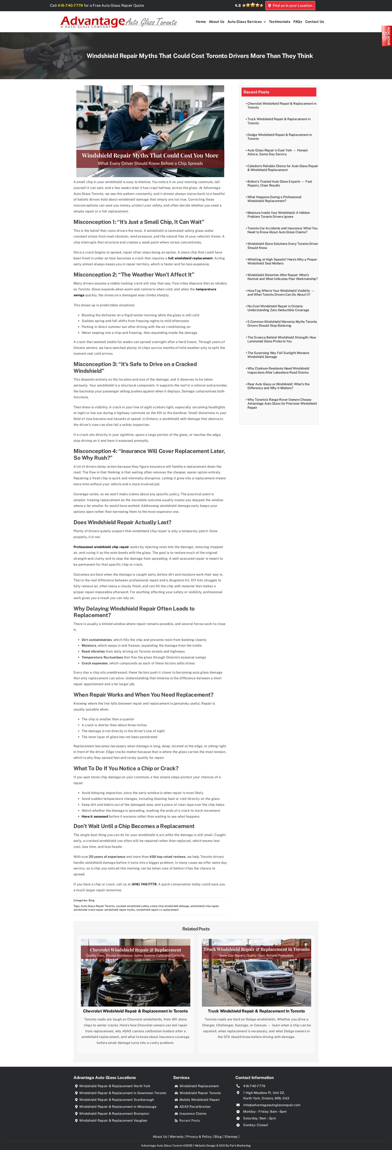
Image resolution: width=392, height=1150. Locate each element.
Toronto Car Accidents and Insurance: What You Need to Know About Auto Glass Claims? (282, 230)
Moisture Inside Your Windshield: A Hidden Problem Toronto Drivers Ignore (278, 215)
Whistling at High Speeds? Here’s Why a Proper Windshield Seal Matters (282, 261)
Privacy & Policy (199, 1137)
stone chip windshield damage (169, 906)
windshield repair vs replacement (157, 909)
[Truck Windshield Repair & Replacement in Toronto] (256, 942)
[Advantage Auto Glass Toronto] (118, 14)
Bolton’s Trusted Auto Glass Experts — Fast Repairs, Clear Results (279, 183)
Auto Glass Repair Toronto (97, 906)
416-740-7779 (70, 5)
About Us (160, 1137)
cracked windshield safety (132, 906)
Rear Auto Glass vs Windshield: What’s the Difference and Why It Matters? (278, 386)
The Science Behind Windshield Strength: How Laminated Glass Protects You (281, 339)
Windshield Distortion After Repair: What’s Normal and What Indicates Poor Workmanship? (282, 277)
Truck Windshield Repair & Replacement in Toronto (256, 1011)
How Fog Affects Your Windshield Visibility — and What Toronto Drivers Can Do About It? (280, 292)
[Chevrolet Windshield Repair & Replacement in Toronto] (135, 942)
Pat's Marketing (240, 1145)
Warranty (177, 1137)
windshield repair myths (119, 909)
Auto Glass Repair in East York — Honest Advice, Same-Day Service (277, 152)
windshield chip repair (204, 906)
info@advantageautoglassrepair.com (271, 1105)
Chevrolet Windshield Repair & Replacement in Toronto (135, 1011)
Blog (92, 900)
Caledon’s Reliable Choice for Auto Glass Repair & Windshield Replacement (282, 168)
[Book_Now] (387, 27)
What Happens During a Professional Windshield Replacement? (274, 199)
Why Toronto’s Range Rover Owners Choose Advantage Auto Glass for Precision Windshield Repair (282, 403)
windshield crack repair (88, 909)
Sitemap (231, 1137)
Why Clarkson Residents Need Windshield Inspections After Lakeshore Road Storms (278, 370)
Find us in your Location (291, 5)
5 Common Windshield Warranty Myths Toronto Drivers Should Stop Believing (282, 323)
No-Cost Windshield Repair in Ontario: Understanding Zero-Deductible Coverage (278, 308)
